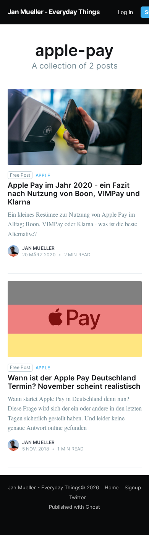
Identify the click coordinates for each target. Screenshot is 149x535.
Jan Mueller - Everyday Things (54, 12)
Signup (133, 487)
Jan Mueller (38, 248)
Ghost (93, 507)
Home (112, 487)
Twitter (77, 497)
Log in (125, 12)
